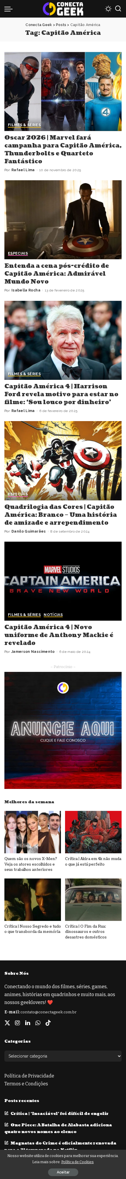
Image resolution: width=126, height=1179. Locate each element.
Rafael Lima (23, 170)
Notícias (53, 615)
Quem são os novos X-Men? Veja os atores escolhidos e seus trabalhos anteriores (30, 864)
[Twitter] (7, 1023)
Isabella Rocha (25, 290)
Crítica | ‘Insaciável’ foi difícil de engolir (60, 1113)
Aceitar (63, 1172)
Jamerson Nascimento (33, 652)
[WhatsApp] (38, 1023)
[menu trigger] (10, 9)
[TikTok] (48, 1023)
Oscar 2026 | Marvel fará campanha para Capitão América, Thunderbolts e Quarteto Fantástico (63, 150)
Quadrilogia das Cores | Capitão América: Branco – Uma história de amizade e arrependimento (60, 515)
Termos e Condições (26, 1084)
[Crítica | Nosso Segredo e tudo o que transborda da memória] (32, 899)
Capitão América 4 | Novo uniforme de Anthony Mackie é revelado (58, 635)
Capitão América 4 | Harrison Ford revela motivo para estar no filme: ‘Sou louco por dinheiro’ (61, 394)
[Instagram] (18, 1023)
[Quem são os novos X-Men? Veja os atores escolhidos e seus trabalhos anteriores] (32, 832)
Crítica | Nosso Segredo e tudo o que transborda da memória (32, 929)
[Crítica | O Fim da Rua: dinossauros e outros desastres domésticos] (93, 899)
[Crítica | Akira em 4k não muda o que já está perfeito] (93, 832)
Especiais (18, 253)
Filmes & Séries (24, 125)
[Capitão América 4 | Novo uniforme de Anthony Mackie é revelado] (63, 581)
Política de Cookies (77, 1162)
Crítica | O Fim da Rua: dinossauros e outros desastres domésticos (86, 932)
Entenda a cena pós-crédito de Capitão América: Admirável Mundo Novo (56, 274)
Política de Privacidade (29, 1076)
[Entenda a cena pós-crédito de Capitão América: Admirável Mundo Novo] (63, 219)
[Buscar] (118, 9)
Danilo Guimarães (28, 531)
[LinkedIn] (27, 1023)
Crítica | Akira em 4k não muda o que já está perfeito (93, 861)
